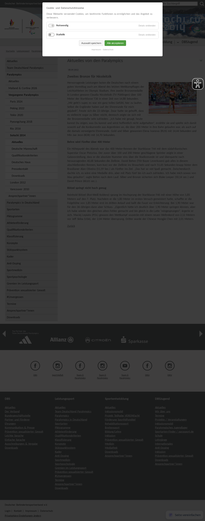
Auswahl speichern (91, 43)
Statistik (60, 34)
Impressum (96, 50)
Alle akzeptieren (115, 43)
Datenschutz (108, 50)
